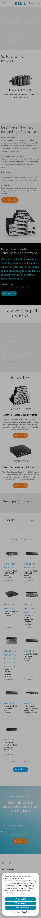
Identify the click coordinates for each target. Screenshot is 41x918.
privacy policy (14, 881)
